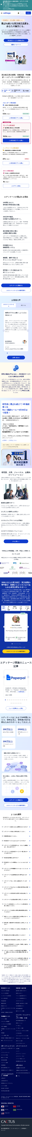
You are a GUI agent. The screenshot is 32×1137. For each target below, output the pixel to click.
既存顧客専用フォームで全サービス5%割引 (15, 432)
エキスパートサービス (8, 305)
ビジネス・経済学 (27, 608)
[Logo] (7, 13)
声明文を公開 (25, 390)
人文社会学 (21, 608)
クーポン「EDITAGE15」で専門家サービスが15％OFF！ (15, 427)
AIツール (23, 305)
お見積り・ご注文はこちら (9, 440)
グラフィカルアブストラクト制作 (14, 349)
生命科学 (4, 607)
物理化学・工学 (15, 607)
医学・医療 (9, 608)
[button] (19, 13)
